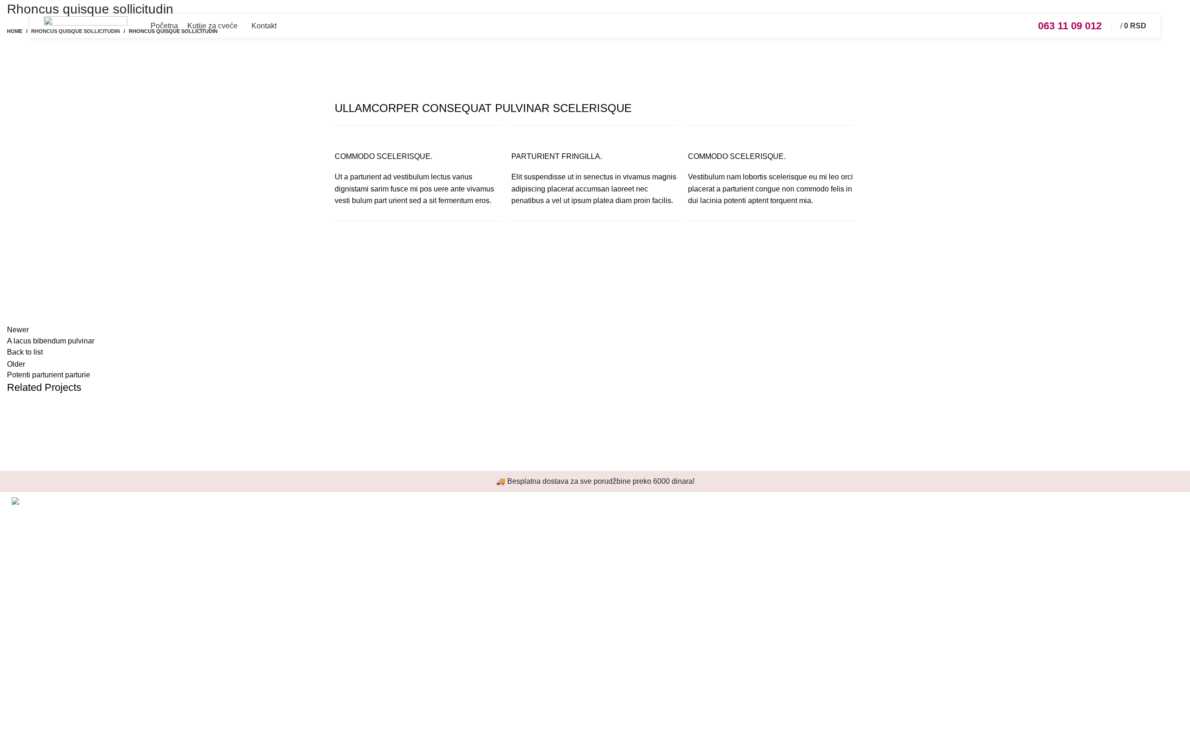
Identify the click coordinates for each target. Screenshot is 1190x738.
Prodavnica (918, 534)
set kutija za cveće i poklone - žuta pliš (405, 681)
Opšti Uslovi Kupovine (638, 569)
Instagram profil (924, 517)
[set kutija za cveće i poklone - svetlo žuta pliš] (319, 630)
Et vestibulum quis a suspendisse (104, 436)
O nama (912, 569)
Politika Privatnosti (632, 551)
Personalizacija (627, 534)
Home (14, 31)
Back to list (25, 352)
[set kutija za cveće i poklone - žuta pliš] (319, 707)
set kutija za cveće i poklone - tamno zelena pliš (420, 517)
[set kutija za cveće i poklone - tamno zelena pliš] (319, 548)
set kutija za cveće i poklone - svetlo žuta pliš (415, 604)
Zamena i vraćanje (632, 586)
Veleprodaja (622, 517)
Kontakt (912, 586)
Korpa (909, 551)
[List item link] (149, 611)
